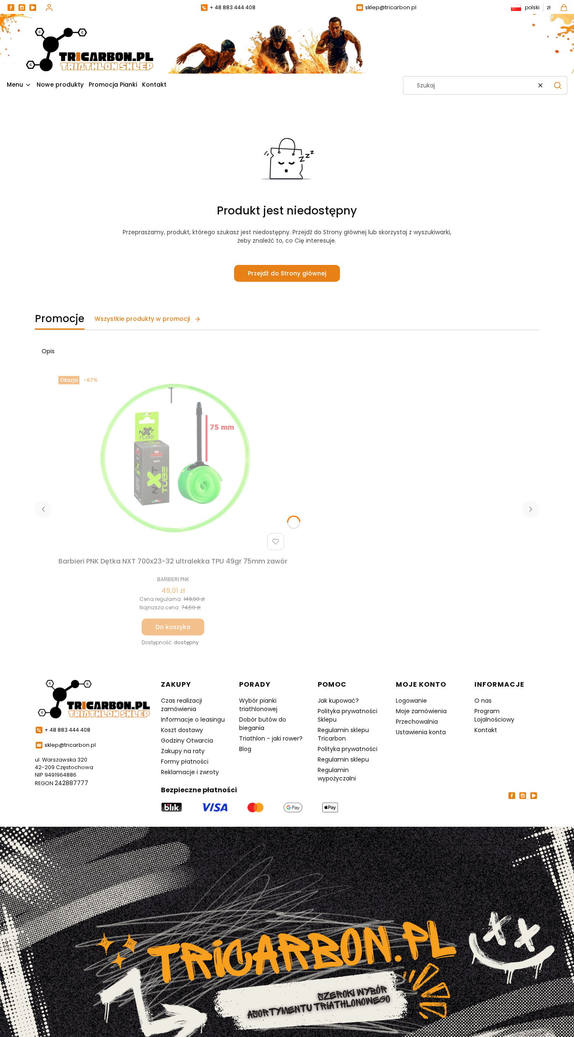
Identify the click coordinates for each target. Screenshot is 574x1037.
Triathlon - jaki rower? (271, 738)
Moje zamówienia (421, 711)
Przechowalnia (417, 721)
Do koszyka (172, 627)
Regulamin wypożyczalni (337, 774)
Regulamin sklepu (343, 759)
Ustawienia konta (421, 732)
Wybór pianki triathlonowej (258, 704)
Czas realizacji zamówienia (181, 704)
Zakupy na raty (183, 751)
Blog (245, 749)
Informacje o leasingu (193, 719)
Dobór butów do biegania (262, 723)
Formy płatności (184, 761)
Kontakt (485, 730)
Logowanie (411, 700)
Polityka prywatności (347, 749)
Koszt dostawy (182, 730)
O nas (483, 700)
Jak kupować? (338, 700)
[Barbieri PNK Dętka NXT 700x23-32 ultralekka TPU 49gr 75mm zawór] (173, 463)
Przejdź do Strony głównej (287, 273)
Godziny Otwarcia (187, 740)
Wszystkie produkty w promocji (142, 319)
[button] (557, 85)
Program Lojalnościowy (494, 715)
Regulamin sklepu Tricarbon (343, 734)
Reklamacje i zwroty (190, 772)
